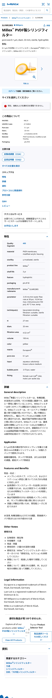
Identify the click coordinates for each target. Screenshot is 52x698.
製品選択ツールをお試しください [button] (41, 636)
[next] (41, 68)
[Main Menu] (3, 4)
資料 (4, 186)
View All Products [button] (13, 640)
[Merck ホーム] (13, 4)
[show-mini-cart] (48, 4)
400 (24, 243)
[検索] (47, 10)
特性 (4, 177)
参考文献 (6, 195)
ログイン (12, 91)
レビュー (6, 205)
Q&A (4, 201)
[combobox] (26, 10)
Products (4, 18)
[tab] (6, 18)
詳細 (4, 181)
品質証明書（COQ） (13, 159)
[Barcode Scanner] (43, 4)
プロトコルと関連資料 (12, 190)
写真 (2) (26, 83)
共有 (48, 25)
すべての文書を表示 (11, 166)
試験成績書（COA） (13, 154)
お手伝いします (11, 225)
